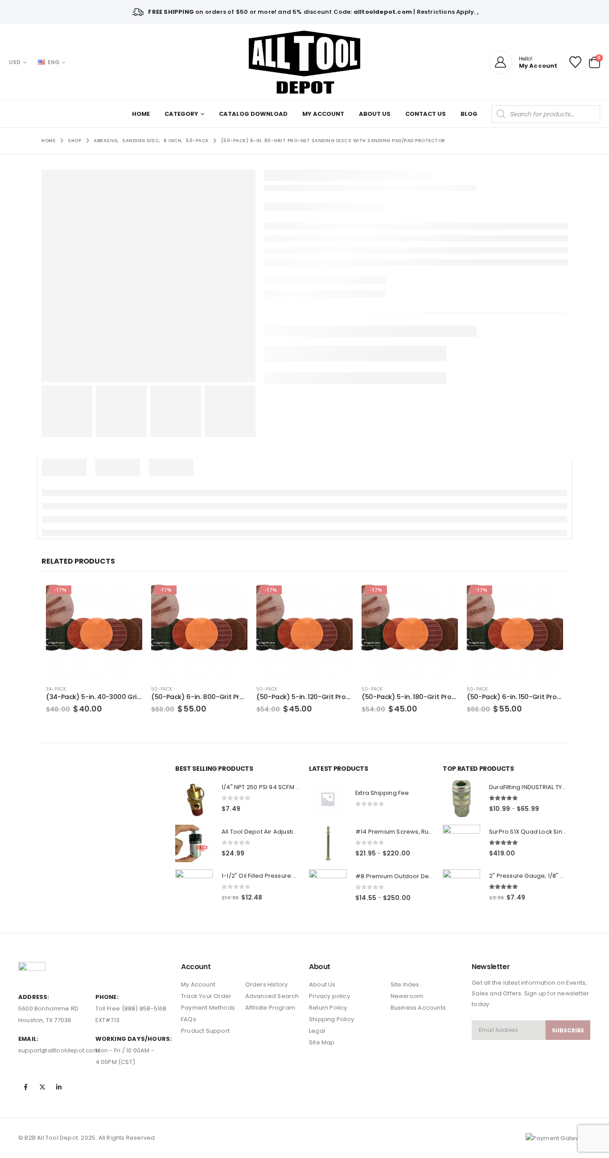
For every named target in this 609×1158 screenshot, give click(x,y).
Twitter (42, 1087)
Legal (317, 1031)
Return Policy (328, 1007)
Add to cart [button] (127, 597)
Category (181, 114)
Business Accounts (418, 1007)
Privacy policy (329, 996)
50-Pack (161, 689)
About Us (375, 114)
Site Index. (405, 984)
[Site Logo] (304, 62)
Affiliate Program (270, 1007)
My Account (323, 114)
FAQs (188, 1019)
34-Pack (56, 689)
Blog (469, 114)
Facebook (26, 1087)
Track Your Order (206, 996)
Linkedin (59, 1087)
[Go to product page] (194, 799)
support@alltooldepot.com (58, 1050)
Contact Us (425, 114)
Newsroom (407, 996)
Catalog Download (253, 114)
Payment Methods (208, 1007)
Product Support (205, 1031)
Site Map (322, 1042)
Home (141, 114)
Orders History (266, 984)
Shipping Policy (331, 1019)
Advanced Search (272, 996)
